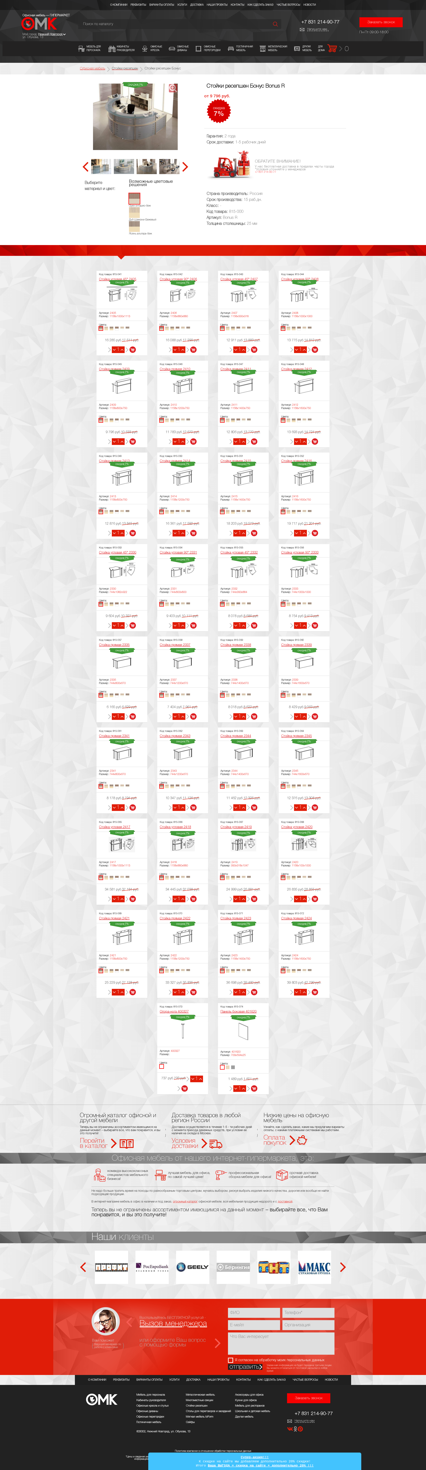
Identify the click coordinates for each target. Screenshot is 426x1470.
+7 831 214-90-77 (320, 22)
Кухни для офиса (246, 1400)
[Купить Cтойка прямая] (130, 441)
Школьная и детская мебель (252, 1411)
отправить (244, 1367)
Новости (310, 5)
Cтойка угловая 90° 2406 (178, 279)
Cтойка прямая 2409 (114, 369)
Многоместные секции (199, 1400)
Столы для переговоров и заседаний (208, 1411)
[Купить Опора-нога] (182, 1088)
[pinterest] (300, 1430)
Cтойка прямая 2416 (296, 461)
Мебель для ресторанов (250, 1406)
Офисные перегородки (150, 1417)
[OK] (296, 1430)
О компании (118, 5)
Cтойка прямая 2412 (296, 369)
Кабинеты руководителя (151, 1400)
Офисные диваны (147, 1411)
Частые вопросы (288, 5)
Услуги (182, 5)
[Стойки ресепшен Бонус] (135, 117)
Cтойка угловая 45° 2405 (117, 279)
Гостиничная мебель (148, 1422)
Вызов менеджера (173, 1323)
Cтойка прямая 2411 (235, 369)
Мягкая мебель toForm (199, 1417)
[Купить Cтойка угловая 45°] (130, 349)
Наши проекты (217, 5)
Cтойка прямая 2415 (235, 461)
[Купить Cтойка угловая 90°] (191, 349)
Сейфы (190, 1422)
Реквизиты (138, 5)
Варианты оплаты (161, 5)
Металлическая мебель (200, 1395)
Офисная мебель (92, 68)
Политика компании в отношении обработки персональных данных (213, 1451)
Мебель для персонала (150, 1395)
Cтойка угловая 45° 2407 (239, 279)
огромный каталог (185, 1201)
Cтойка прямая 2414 (175, 461)
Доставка (197, 5)
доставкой (285, 1201)
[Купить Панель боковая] (252, 1088)
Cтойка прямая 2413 (114, 461)
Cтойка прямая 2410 (175, 369)
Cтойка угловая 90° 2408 (300, 279)
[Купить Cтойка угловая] (130, 899)
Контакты (237, 5)
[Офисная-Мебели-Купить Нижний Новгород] (39, 29)
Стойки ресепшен (197, 1406)
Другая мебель (244, 1417)
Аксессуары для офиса (249, 1395)
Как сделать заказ (260, 5)
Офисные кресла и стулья (152, 1406)
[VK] (290, 1430)
